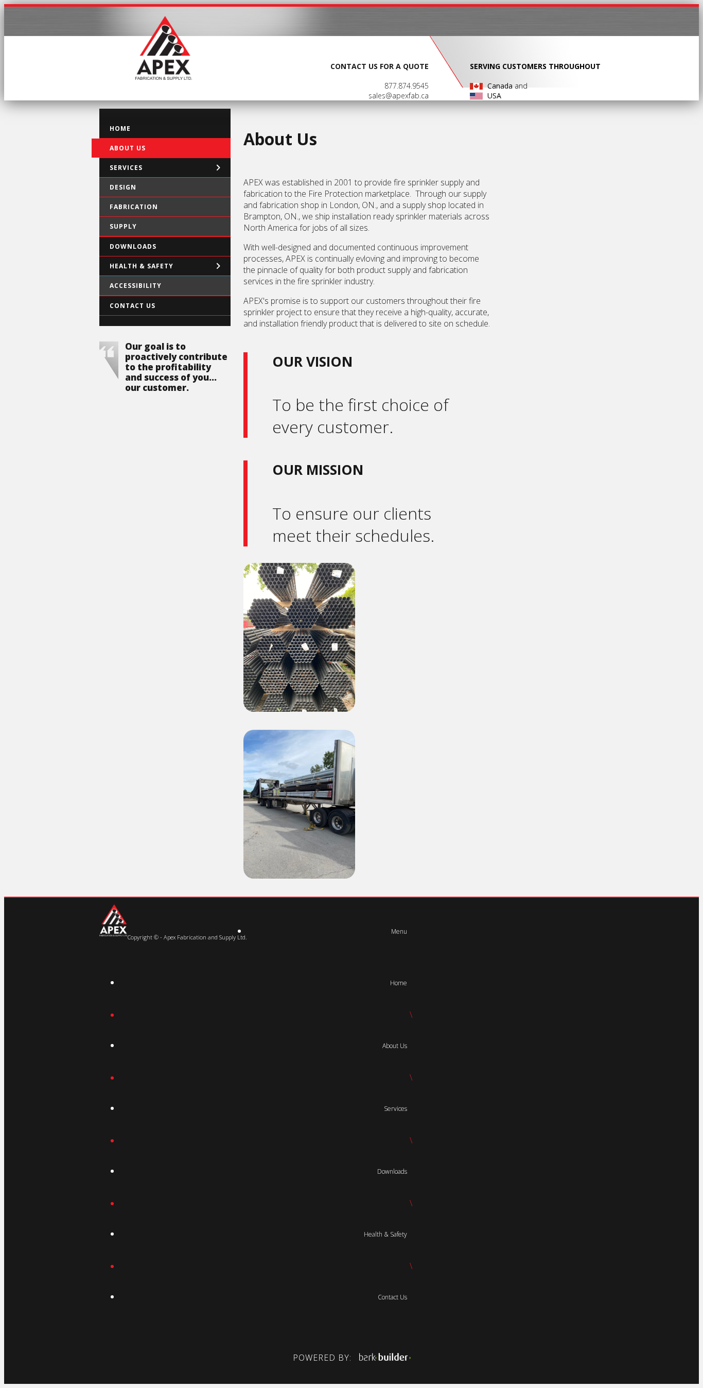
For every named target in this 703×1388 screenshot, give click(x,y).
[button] (399, 931)
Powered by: (323, 1357)
